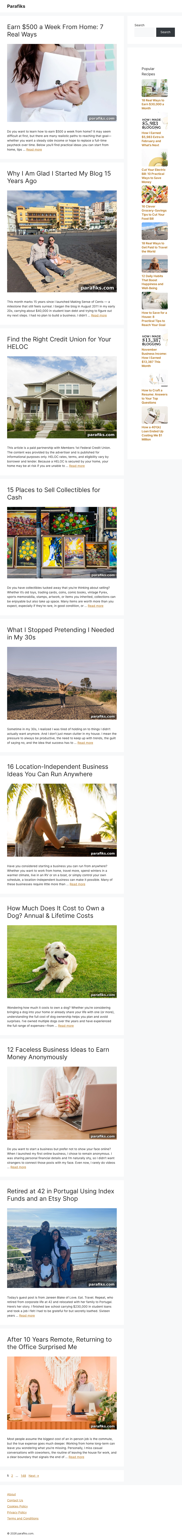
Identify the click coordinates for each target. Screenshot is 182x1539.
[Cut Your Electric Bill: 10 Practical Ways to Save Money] (155, 157)
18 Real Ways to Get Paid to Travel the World (154, 247)
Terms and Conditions (23, 1518)
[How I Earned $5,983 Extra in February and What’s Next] (155, 121)
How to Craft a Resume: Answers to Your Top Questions (154, 396)
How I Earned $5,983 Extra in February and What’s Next (153, 139)
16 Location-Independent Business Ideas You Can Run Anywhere (57, 770)
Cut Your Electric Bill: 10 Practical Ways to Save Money (154, 176)
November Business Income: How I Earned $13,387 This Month (154, 358)
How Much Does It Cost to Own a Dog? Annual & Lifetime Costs (56, 911)
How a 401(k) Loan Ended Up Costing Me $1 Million (153, 433)
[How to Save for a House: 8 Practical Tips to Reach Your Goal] (155, 300)
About (11, 1494)
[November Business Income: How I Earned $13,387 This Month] (155, 337)
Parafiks (16, 6)
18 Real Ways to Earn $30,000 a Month (153, 104)
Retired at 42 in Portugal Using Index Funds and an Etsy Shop (60, 1194)
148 (24, 1476)
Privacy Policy (17, 1512)
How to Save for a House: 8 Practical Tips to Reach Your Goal (154, 319)
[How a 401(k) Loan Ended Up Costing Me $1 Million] (155, 415)
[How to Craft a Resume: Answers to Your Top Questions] (155, 378)
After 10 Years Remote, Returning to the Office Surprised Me (59, 1343)
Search (139, 25)
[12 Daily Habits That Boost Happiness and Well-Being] (155, 264)
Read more (34, 149)
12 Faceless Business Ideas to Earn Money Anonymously (58, 1053)
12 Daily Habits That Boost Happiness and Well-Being (152, 282)
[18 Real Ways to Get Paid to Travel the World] (155, 231)
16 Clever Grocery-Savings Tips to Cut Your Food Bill (154, 212)
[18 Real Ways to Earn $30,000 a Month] (155, 88)
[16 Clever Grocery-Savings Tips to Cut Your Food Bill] (155, 194)
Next (34, 1476)
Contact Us (15, 1500)
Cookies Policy (17, 1506)
